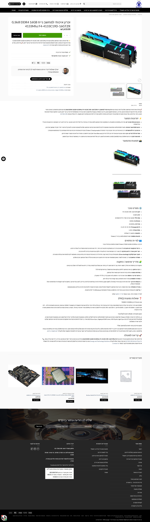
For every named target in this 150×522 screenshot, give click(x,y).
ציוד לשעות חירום (111, 10)
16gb (56, 90)
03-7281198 (58, 448)
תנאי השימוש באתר (136, 479)
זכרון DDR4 (44, 90)
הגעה (140, 469)
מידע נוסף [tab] (133, 105)
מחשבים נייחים (76, 10)
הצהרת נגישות (138, 472)
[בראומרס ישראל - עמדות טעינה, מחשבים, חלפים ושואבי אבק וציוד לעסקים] (133, 4)
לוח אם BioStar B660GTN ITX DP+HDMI (97, 395)
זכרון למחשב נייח (62, 87)
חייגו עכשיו (46, 45)
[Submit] (84, 3)
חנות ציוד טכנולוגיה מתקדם (129, 14)
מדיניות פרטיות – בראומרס (134, 482)
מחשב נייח (38, 90)
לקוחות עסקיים (137, 502)
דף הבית (140, 14)
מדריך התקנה (119, 294)
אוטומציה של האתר (136, 486)
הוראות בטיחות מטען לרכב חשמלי (132, 455)
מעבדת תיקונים (24, 10)
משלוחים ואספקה (137, 499)
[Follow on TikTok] (31, 448)
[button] (24, 4)
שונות (14, 10)
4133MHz (61, 90)
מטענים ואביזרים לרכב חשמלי (129, 10)
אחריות (140, 492)
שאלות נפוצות (138, 489)
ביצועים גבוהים (51, 90)
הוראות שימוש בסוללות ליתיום (133, 452)
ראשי (140, 449)
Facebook (53, 465)
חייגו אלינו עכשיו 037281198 (133, 341)
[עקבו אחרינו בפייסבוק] (38, 448)
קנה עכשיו (16, 35)
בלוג (140, 476)
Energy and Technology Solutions (100, 341)
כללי (47, 87)
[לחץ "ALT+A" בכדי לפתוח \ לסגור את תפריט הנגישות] (3, 159)
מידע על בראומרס (136, 506)
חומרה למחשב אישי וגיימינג (93, 10)
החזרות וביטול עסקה (136, 496)
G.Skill (65, 90)
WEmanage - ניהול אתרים (102, 519)
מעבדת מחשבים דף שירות (134, 459)
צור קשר (139, 466)
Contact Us (115, 343)
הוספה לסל (42, 35)
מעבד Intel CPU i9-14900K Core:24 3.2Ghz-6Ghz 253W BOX (59, 395)
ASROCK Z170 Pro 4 (136, 395)
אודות (140, 462)
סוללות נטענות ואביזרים (60, 10)
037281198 (63, 114)
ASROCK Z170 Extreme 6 (33, 395)
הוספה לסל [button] (138, 399)
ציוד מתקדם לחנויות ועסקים (41, 10)
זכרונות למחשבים (53, 87)
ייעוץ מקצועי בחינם (52, 331)
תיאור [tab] (140, 105)
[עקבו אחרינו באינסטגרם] (35, 448)
